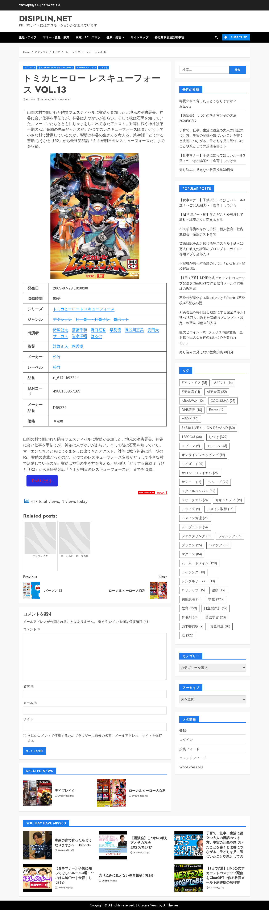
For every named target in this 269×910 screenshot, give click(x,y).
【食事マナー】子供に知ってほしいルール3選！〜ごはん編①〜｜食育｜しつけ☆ (74, 875)
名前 (28, 686)
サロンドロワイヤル (200, 473)
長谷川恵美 (134, 329)
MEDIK (190, 418)
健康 (218, 590)
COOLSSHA (223, 400)
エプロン (191, 445)
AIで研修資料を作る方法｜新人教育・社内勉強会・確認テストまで (211, 232)
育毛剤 (190, 617)
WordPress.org (191, 767)
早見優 (115, 329)
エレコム (217, 445)
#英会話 (191, 391)
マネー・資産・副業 (56, 37)
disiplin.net (45, 18)
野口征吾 (98, 329)
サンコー (191, 482)
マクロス (192, 554)
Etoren (217, 409)
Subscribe (239, 37)
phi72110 (30, 99)
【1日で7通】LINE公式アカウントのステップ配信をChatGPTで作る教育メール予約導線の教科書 (212, 283)
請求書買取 (192, 626)
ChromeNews (148, 905)
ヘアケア (219, 545)
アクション (29, 67)
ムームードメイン (199, 563)
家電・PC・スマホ (88, 37)
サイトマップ (139, 37)
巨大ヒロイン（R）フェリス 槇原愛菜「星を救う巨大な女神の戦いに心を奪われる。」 (211, 337)
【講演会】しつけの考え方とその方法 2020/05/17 (149, 843)
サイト (28, 719)
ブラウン (192, 545)
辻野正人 (60, 346)
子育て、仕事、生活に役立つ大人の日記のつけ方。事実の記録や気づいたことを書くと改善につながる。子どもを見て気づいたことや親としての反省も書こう (224, 847)
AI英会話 (217, 391)
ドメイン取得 (220, 509)
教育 (189, 608)
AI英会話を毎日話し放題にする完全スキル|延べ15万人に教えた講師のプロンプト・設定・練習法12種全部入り (212, 317)
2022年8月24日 (48, 99)
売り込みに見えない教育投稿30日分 (206, 169)
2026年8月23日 (66, 850)
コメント (32, 629)
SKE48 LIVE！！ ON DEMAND (208, 427)
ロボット (103, 67)
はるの (96, 335)
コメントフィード (192, 758)
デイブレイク (65, 790)
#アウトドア (194, 382)
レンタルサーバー (198, 581)
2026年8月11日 (109, 880)
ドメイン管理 (195, 518)
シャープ (218, 482)
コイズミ (192, 464)
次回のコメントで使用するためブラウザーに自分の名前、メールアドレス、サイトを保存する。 (95, 738)
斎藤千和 (79, 329)
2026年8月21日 (141, 852)
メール (30, 702)
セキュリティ (228, 500)
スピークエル (195, 500)
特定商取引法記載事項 (169, 37)
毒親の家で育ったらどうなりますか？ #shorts (73, 842)
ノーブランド (195, 527)
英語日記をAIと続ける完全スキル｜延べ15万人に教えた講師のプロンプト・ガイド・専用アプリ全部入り (211, 248)
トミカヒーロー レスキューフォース (56, 67)
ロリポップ (193, 590)
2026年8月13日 (66, 887)
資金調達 (220, 626)
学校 (216, 599)
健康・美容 (114, 37)
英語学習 (215, 617)
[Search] (216, 37)
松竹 (57, 356)
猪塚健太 (60, 329)
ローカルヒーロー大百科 (147, 790)
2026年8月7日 (216, 887)
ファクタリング (197, 536)
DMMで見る (42, 481)
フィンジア (230, 536)
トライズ (191, 509)
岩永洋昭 (79, 335)
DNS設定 (192, 409)
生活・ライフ (28, 37)
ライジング (193, 572)
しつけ (218, 436)
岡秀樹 (77, 346)
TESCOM (192, 436)
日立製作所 (215, 608)
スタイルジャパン (198, 491)
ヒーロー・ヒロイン (86, 67)
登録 (182, 730)
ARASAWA (193, 400)
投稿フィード (189, 749)
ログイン (186, 739)
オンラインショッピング (203, 454)
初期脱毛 (192, 599)
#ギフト (223, 382)
